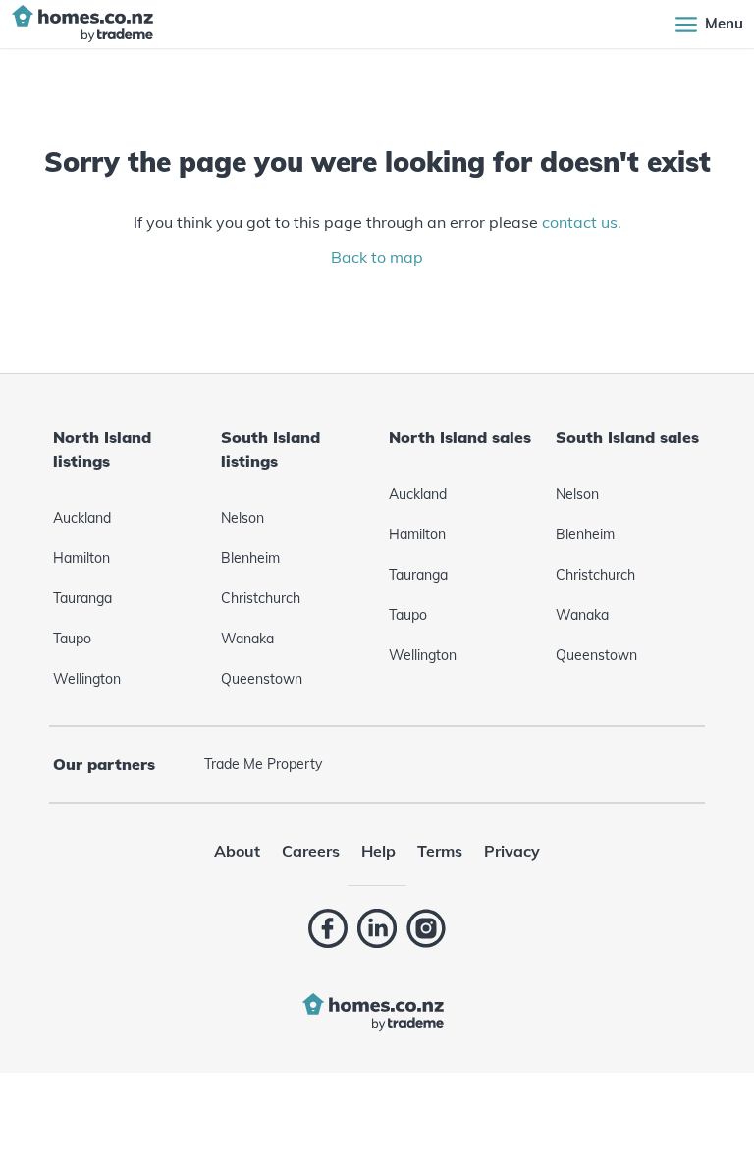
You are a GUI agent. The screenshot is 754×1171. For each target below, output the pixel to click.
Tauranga (82, 598)
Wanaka (247, 638)
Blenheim (250, 558)
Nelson (242, 518)
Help (378, 851)
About (237, 851)
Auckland (82, 518)
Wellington (87, 679)
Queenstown (261, 679)
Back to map (377, 257)
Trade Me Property (263, 764)
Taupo (72, 638)
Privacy (512, 851)
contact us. (581, 222)
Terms (439, 851)
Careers (311, 851)
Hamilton (81, 558)
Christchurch (260, 598)
